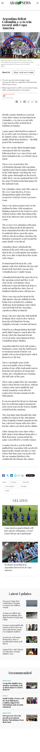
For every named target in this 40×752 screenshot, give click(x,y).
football (13, 482)
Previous (3, 45)
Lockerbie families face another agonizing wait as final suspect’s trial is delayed (13, 686)
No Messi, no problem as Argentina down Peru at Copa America (17, 567)
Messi (7, 490)
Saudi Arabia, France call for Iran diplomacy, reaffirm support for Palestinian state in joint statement (13, 702)
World (5, 696)
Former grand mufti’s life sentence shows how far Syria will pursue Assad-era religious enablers (13, 628)
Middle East (7, 680)
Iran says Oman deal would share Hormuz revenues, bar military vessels (11, 604)
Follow (31, 475)
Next (37, 45)
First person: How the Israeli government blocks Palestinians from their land (13, 719)
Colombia (23, 486)
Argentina (26, 482)
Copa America (9, 486)
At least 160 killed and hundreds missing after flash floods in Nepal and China (13, 616)
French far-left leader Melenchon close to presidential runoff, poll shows (12, 640)
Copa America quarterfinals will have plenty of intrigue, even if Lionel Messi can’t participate (18, 531)
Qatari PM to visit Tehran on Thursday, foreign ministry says (13, 651)
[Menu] (2, 3)
